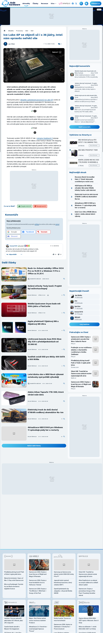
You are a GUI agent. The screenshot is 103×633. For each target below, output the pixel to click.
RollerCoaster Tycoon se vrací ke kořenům (62, 619)
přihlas (37, 224)
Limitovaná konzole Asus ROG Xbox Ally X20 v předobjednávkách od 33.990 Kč (44, 341)
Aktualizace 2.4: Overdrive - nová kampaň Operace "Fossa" (38, 629)
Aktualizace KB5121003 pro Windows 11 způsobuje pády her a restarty (45, 428)
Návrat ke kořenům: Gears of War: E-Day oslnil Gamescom (14, 579)
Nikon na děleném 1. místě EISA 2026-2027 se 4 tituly (87, 628)
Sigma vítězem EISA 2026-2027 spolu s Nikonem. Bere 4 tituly (88, 620)
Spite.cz (73, 378)
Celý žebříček (84, 324)
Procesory (19, 31)
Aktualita (10, 31)
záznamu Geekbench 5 (45, 138)
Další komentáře (84, 127)
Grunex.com (75, 367)
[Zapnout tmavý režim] (86, 3)
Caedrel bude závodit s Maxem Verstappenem (12, 628)
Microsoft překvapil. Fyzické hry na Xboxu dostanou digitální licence (13, 586)
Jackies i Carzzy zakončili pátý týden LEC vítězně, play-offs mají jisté (13, 620)
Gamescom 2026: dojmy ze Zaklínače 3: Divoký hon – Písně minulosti (63, 627)
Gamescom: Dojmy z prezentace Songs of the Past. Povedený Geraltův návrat (87, 592)
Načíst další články (34, 445)
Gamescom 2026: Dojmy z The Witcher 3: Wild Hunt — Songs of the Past (38, 591)
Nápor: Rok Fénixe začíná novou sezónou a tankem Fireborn (37, 620)
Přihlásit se (96, 3)
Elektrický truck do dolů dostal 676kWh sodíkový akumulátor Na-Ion (45, 411)
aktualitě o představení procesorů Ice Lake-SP (36, 100)
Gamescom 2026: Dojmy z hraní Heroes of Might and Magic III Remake (81, 384)
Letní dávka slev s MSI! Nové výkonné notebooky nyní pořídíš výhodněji (46, 375)
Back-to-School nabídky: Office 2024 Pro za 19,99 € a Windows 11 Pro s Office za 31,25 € (46, 271)
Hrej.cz (73, 343)
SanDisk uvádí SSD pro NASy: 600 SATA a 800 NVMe (46, 358)
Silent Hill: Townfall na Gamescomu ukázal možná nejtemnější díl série (81, 373)
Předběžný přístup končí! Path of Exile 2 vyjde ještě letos (80, 363)
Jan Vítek (11, 44)
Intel (26, 31)
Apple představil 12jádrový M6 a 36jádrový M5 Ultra (43, 322)
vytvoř (57, 224)
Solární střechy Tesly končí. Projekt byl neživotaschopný (45, 287)
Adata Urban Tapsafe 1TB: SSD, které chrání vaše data (46, 393)
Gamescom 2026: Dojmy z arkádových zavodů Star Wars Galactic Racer (81, 339)
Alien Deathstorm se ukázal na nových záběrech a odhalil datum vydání (88, 583)
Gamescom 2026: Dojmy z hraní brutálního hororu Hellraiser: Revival (37, 583)
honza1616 (13, 246)
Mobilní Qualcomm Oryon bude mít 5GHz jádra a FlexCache (44, 305)
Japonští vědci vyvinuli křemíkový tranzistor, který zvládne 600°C (63, 583)
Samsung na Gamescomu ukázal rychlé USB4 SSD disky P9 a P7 (64, 574)
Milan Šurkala (32, 295)
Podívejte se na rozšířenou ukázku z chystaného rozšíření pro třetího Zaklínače (81, 351)
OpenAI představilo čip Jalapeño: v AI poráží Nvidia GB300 (63, 591)
